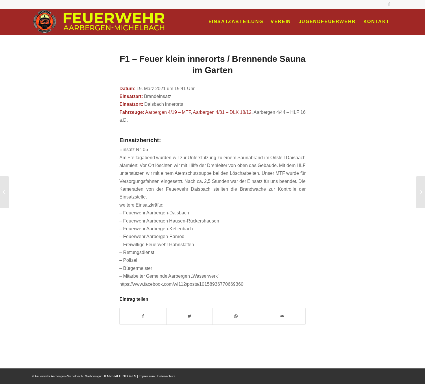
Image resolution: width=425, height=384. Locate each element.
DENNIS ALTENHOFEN (119, 376)
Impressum (147, 376)
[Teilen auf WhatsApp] (236, 316)
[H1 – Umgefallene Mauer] (4, 192)
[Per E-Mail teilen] (282, 316)
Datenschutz (166, 376)
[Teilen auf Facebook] (143, 316)
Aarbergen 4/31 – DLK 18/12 (222, 112)
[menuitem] (236, 22)
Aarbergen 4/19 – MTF (168, 112)
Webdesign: (93, 376)
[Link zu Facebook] (389, 4)
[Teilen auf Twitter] (190, 316)
